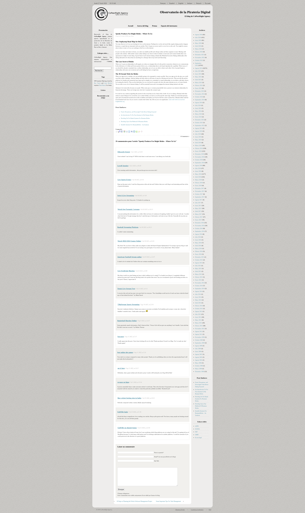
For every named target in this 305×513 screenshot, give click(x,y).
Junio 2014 (198, 297)
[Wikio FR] (139, 132)
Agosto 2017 (198, 200)
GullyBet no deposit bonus (127, 428)
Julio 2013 (198, 314)
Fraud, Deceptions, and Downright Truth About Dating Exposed (138, 112)
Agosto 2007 (198, 354)
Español (172, 3)
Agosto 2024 (198, 102)
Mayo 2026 (198, 43)
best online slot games (125, 352)
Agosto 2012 (198, 331)
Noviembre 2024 (200, 94)
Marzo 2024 (198, 114)
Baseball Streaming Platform (127, 227)
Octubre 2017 (199, 194)
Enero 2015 (198, 280)
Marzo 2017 (198, 214)
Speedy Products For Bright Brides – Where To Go (134, 34)
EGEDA (197, 429)
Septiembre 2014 (200, 288)
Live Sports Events (124, 180)
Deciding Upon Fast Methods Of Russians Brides (134, 121)
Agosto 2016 (198, 234)
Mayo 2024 (198, 111)
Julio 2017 (198, 202)
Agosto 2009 (198, 345)
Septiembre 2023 (200, 125)
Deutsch (198, 3)
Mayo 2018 (198, 174)
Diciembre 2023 (199, 119)
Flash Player (102, 85)
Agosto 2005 (198, 357)
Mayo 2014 (198, 300)
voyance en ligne (123, 382)
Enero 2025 (198, 88)
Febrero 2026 (199, 51)
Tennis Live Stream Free (126, 289)
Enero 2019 (198, 151)
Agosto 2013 (198, 311)
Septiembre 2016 (200, 231)
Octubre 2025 (199, 60)
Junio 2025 (198, 74)
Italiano (189, 3)
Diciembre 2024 (199, 91)
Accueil (130, 26)
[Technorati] (137, 132)
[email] (127, 132)
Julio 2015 (198, 265)
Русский (207, 3)
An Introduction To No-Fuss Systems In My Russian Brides (137, 115)
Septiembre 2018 (200, 162)
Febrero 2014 (199, 305)
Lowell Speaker (122, 166)
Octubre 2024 (199, 97)
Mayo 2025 (198, 76)
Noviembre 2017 (200, 191)
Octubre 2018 (199, 159)
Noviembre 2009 (200, 337)
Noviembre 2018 (200, 157)
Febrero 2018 (199, 182)
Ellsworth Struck (124, 152)
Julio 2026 (198, 37)
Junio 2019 (198, 137)
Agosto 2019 (198, 131)
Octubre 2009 (199, 340)
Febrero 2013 (199, 325)
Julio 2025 (198, 71)
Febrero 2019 (199, 148)
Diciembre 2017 (199, 188)
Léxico (103, 90)
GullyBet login (122, 412)
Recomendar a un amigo (103, 97)
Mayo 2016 (198, 242)
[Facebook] (122, 132)
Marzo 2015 (198, 274)
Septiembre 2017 (200, 197)
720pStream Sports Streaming (128, 304)
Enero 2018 (198, 185)
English (180, 3)
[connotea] (142, 132)
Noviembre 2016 (200, 225)
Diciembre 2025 (199, 54)
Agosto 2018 (198, 165)
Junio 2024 (198, 108)
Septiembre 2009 (200, 343)
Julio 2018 (198, 168)
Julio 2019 (198, 134)
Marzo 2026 (198, 49)
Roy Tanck (97, 83)
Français (163, 3)
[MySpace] (132, 132)
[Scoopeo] (134, 132)
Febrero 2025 (199, 85)
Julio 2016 (198, 237)
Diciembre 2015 (199, 257)
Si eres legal (198, 437)
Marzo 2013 (198, 323)
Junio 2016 (198, 240)
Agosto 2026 (198, 34)
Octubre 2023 (199, 122)
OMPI (196, 434)
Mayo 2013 (198, 320)
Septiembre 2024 (200, 99)
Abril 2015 (198, 271)
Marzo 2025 (198, 82)
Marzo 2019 (198, 145)
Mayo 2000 (198, 363)
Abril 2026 (198, 46)
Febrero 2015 (199, 277)
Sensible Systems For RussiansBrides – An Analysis (135, 124)
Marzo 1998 (198, 368)
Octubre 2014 (199, 285)
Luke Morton (108, 83)
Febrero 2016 (199, 251)
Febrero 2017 (199, 217)
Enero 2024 (198, 117)
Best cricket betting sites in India (129, 398)
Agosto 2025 (198, 68)
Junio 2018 (198, 171)
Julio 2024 (198, 105)
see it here (121, 368)
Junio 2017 (198, 205)
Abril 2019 (198, 142)
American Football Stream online (129, 257)
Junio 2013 (198, 317)
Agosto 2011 (198, 334)
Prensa (154, 26)
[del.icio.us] (119, 132)
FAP (196, 432)
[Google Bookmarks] (124, 132)
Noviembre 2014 (200, 283)
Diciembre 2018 (199, 154)
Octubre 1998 (199, 365)
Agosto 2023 (198, 128)
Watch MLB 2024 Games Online (129, 241)
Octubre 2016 (199, 228)
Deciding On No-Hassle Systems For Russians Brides (135, 118)
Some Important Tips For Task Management (168, 501)
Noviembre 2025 (200, 57)
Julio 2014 (198, 294)
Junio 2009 (198, 351)
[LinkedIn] (129, 132)
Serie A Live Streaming (125, 195)
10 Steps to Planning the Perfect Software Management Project (134, 501)
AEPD (197, 426)
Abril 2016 (198, 245)
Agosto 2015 (198, 262)
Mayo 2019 (198, 139)
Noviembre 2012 (200, 328)
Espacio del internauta (169, 26)
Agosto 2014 (198, 291)
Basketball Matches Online (127, 321)
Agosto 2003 (198, 360)
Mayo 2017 (198, 208)
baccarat (121, 337)
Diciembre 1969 (199, 371)
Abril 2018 (198, 177)
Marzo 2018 (198, 179)
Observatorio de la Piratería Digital (185, 12)
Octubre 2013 (199, 308)
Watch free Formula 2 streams (129, 209)
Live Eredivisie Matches (126, 271)
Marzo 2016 (198, 248)
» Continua (109, 61)
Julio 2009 (198, 348)
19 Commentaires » (184, 136)
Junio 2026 (198, 40)
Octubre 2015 (199, 260)
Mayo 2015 (198, 268)
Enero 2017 (198, 220)
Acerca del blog (142, 26)
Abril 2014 (198, 303)
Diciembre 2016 (199, 222)
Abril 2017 (198, 211)
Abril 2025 (198, 79)
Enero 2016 (198, 254)
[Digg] (117, 132)
